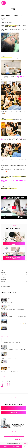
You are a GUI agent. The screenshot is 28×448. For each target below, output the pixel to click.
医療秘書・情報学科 (4, 267)
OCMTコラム (18, 292)
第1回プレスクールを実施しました (7, 302)
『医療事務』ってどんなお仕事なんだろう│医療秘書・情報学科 (13, 309)
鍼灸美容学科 (3, 18)
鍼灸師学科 (3, 281)
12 (5, 384)
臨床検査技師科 (3, 279)
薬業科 (2, 270)
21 (9, 385)
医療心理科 (3, 272)
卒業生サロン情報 (6, 292)
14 (9, 384)
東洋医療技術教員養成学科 (5, 286)
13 (7, 384)
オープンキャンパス (16, 446)
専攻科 (2, 283)
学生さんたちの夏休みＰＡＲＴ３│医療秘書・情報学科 (12, 331)
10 (2, 384)
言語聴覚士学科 (3, 274)
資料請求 (5, 446)
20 (7, 385)
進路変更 (12, 292)
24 (2, 386)
